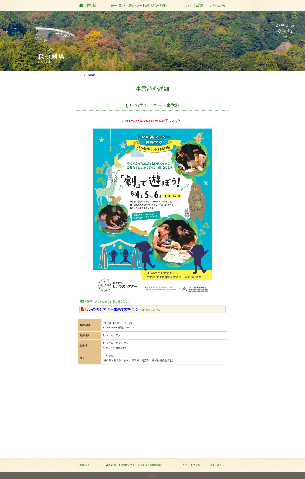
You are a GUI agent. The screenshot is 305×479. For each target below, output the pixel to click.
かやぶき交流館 (194, 5)
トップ (82, 75)
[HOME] (81, 5)
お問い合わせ (217, 5)
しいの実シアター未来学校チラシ (112, 309)
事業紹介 (91, 5)
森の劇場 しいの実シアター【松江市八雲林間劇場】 (140, 5)
